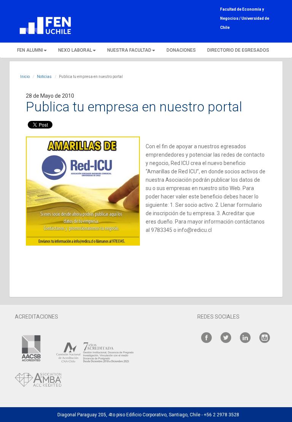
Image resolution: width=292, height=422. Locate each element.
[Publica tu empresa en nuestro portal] (83, 191)
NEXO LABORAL (75, 50)
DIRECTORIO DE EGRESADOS (238, 50)
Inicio (25, 77)
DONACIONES (181, 50)
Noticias (44, 77)
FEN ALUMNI (30, 50)
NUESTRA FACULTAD (129, 50)
